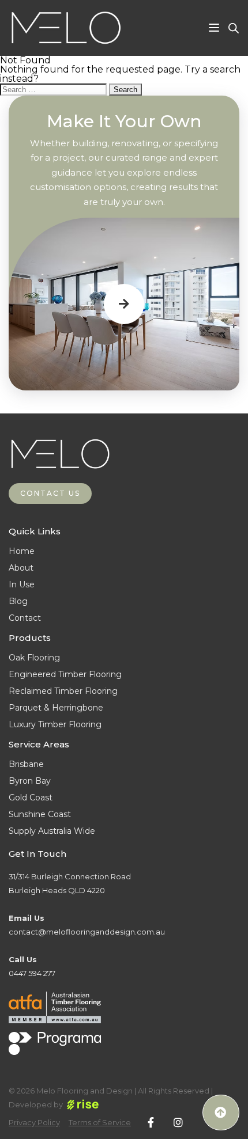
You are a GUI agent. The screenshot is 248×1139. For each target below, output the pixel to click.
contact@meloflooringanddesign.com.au (87, 931)
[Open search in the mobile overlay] (233, 28)
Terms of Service (100, 1122)
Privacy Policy (34, 1122)
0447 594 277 (32, 973)
